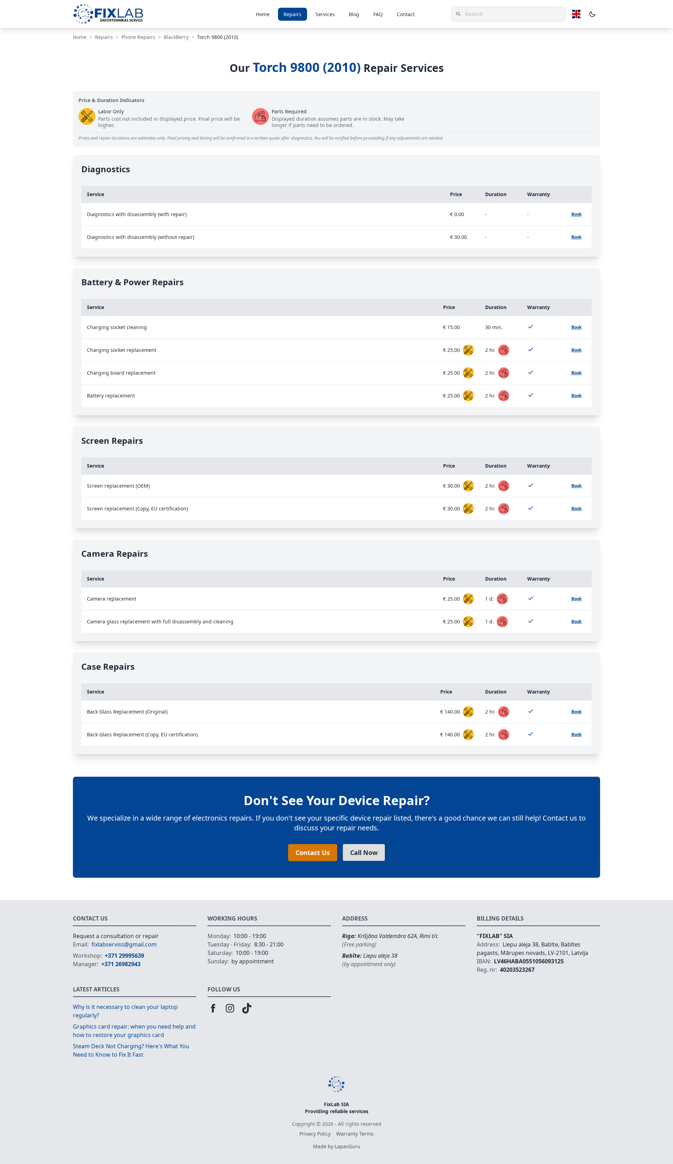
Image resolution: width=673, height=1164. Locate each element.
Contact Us (312, 852)
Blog (354, 14)
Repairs (292, 14)
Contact (406, 14)
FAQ (378, 14)
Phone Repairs (138, 37)
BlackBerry (176, 37)
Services (325, 14)
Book (576, 214)
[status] (468, 350)
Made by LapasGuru (336, 1146)
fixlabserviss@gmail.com (124, 944)
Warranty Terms (355, 1133)
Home (263, 14)
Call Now (364, 852)
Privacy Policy (315, 1133)
